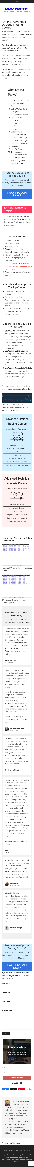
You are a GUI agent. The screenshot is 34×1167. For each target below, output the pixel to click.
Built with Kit (17, 1083)
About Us (6, 1150)
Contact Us (12, 1150)
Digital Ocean (17, 1161)
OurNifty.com (17, 10)
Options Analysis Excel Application (18, 266)
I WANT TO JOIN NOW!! (17, 194)
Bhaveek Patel (23, 1102)
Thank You (16, 1143)
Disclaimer (27, 1150)
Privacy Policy (19, 1150)
